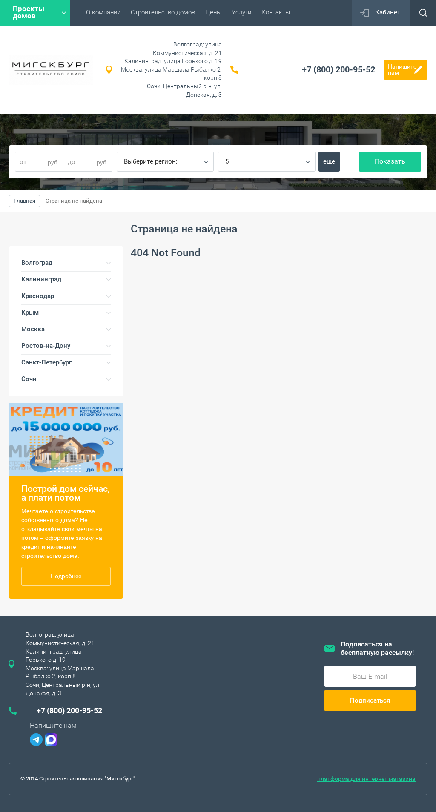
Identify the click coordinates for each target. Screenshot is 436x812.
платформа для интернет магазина (366, 778)
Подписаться (370, 700)
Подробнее (66, 576)
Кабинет (387, 12)
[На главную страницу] (51, 70)
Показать (390, 161)
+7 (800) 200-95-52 (338, 69)
